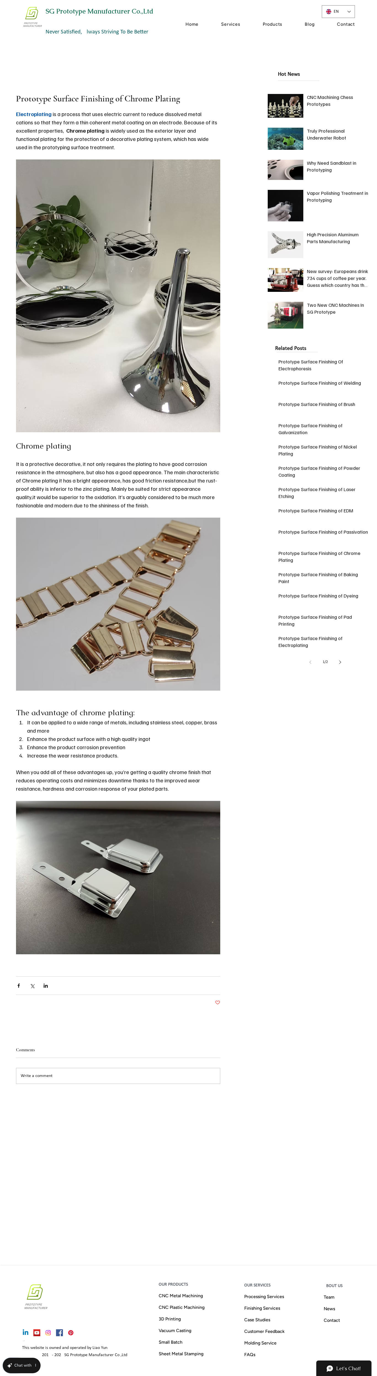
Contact (332, 1320)
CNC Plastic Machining (182, 1307)
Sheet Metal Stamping (181, 1353)
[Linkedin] (25, 1332)
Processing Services (264, 1296)
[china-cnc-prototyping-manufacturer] (36, 1332)
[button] (220, 24)
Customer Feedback (264, 1331)
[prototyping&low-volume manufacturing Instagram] (48, 1332)
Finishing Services (262, 1308)
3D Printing (170, 1319)
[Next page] (340, 662)
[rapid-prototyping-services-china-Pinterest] (70, 1332)
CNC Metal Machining (181, 1295)
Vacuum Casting (175, 1330)
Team (329, 1297)
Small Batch (170, 1342)
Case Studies (257, 1319)
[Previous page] (310, 662)
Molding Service (260, 1343)
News (329, 1308)
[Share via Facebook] (18, 985)
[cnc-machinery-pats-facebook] (59, 1332)
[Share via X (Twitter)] (32, 985)
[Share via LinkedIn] (45, 985)
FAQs (249, 1354)
